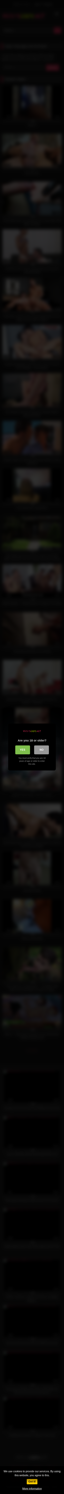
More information (32, 1488)
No (41, 749)
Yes (22, 749)
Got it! (32, 1481)
